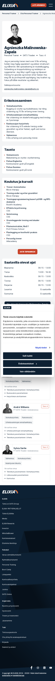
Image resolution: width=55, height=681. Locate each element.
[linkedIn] (44, 668)
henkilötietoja (18, 675)
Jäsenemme (7, 621)
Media (4, 519)
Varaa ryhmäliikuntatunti (11, 555)
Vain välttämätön (27, 371)
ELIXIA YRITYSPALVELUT (11, 509)
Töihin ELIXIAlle (8, 514)
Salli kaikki (27, 356)
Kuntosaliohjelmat (9, 584)
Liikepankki (6, 575)
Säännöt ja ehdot (9, 647)
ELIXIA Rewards (8, 524)
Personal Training (9, 565)
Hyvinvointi (6, 611)
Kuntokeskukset (8, 538)
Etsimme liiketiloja (9, 543)
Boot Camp (6, 570)
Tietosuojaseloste (9, 632)
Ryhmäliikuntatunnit (10, 560)
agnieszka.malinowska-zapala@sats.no (21, 89)
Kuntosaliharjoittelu (10, 579)
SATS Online (7, 594)
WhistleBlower (8, 533)
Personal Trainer (9, 13)
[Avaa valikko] (51, 5)
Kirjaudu (5, 642)
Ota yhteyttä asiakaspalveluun (14, 637)
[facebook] (31, 668)
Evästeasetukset (26, 363)
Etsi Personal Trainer (29, 13)
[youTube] (51, 668)
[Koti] (10, 5)
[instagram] (38, 668)
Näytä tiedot (41, 347)
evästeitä (6, 675)
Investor (5, 528)
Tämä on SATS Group (10, 504)
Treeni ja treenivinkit (10, 616)
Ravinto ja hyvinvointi (10, 606)
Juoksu (5, 589)
